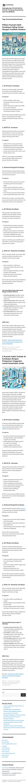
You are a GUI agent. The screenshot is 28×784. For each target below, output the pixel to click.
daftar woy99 (5, 755)
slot (11, 773)
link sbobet (5, 757)
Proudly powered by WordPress (14, 781)
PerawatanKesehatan (18, 349)
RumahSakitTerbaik (6, 684)
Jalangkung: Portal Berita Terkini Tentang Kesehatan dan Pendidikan (12, 10)
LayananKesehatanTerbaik (8, 349)
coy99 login (5, 767)
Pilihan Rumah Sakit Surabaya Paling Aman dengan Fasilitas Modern (14, 27)
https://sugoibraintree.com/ (9, 743)
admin (5, 347)
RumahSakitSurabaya (6, 351)
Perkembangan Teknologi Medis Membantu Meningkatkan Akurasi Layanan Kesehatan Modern (12, 711)
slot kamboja (5, 742)
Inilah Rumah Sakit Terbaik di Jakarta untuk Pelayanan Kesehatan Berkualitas (12, 675)
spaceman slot (6, 749)
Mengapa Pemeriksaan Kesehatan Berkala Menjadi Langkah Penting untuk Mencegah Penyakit (14, 716)
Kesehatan (17, 347)
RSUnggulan (5, 683)
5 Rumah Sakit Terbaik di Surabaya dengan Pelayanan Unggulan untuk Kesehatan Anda (14, 359)
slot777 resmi (5, 751)
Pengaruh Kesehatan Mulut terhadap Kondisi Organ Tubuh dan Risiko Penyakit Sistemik (14, 727)
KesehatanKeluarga (6, 682)
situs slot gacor (6, 748)
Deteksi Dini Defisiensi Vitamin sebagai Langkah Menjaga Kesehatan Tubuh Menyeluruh (13, 722)
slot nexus (4, 740)
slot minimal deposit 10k (8, 753)
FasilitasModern (5, 348)
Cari (3, 692)
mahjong (4, 746)
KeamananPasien (13, 348)
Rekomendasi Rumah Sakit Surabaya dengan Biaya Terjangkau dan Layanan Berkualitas (12, 341)
